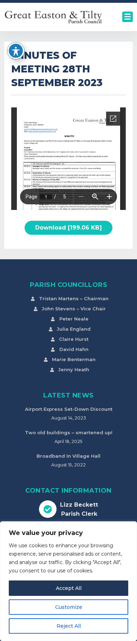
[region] (68, 581)
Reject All (69, 626)
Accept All (68, 588)
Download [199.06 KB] (68, 227)
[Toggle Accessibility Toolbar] (15, 50)
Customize (68, 607)
